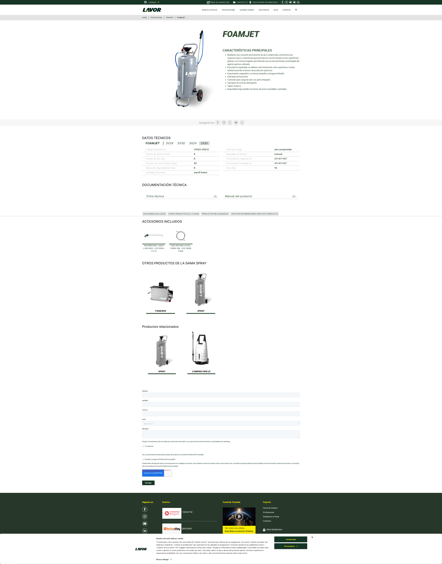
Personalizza (289, 546)
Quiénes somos (247, 10)
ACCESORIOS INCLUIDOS (154, 214)
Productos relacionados (215, 214)
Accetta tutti (291, 539)
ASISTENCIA (264, 10)
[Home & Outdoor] (290, 3)
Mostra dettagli (162, 559)
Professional (228, 10)
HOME (144, 18)
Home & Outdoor (209, 10)
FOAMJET (181, 18)
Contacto (267, 521)
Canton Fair (187, 512)
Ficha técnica (155, 196)
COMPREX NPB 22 (201, 371)
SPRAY (200, 311)
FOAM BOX (160, 311)
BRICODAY (187, 528)
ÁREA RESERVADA (274, 529)
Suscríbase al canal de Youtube (239, 531)
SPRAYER (169, 18)
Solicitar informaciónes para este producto (254, 214)
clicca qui (242, 548)
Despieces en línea (271, 516)
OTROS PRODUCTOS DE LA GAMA (184, 214)
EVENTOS (287, 10)
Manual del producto (238, 196)
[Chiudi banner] (312, 537)
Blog (276, 10)
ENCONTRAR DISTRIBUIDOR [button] (265, 2)
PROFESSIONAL (156, 18)
